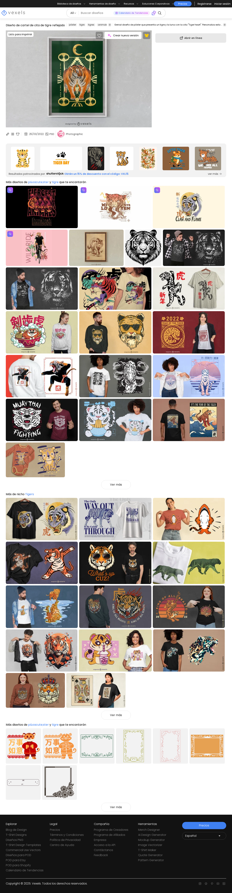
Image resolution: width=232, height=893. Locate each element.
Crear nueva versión (126, 35)
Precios (55, 830)
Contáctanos (103, 850)
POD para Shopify (18, 865)
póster (72, 24)
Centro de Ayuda (62, 845)
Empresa (100, 840)
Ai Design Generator (152, 835)
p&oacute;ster (38, 182)
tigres (91, 24)
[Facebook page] (206, 883)
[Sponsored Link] (23, 158)
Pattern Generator (151, 860)
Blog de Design (16, 830)
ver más (213, 174)
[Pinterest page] (212, 883)
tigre (82, 24)
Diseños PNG (14, 840)
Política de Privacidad (65, 840)
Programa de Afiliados (109, 835)
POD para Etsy (16, 860)
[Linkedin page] (224, 883)
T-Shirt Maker (147, 850)
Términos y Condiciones (67, 835)
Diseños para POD (18, 855)
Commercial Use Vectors (23, 850)
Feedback (101, 855)
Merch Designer (149, 830)
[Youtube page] (218, 883)
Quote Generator (150, 855)
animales (103, 24)
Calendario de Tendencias (25, 870)
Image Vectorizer (150, 845)
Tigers (29, 494)
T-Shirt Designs (16, 835)
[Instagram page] (200, 883)
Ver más (116, 485)
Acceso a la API (104, 845)
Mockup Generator (151, 840)
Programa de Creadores (111, 830)
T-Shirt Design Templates (23, 845)
